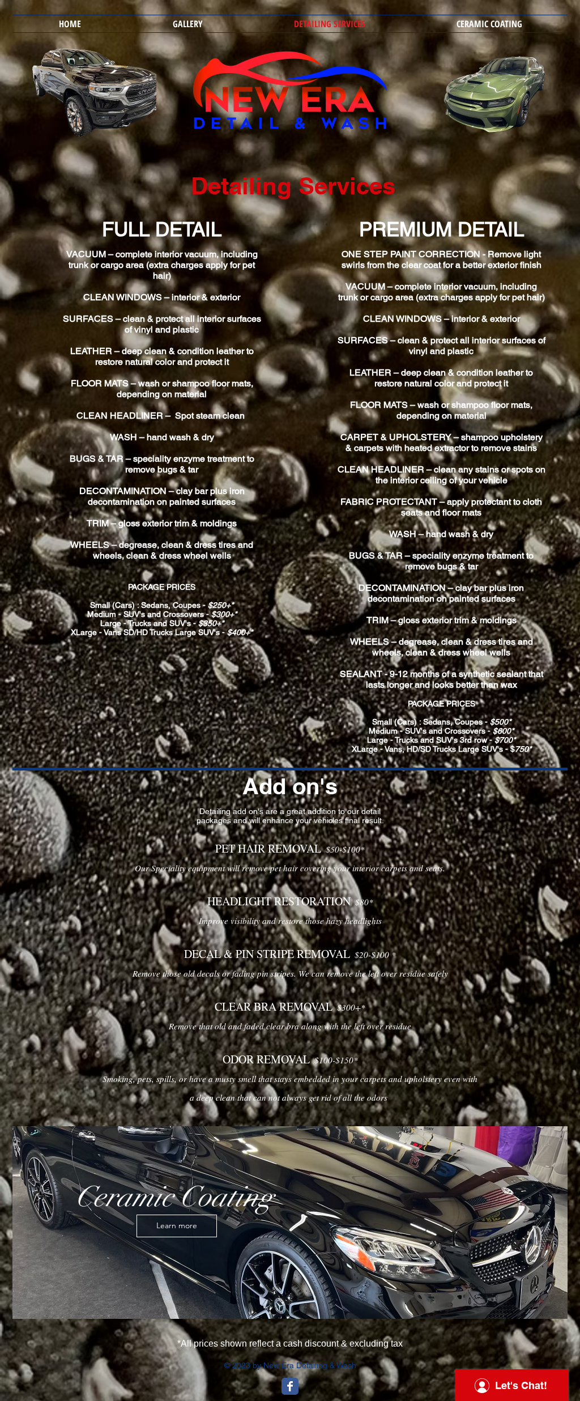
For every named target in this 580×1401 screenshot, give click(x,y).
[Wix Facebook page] (290, 1386)
